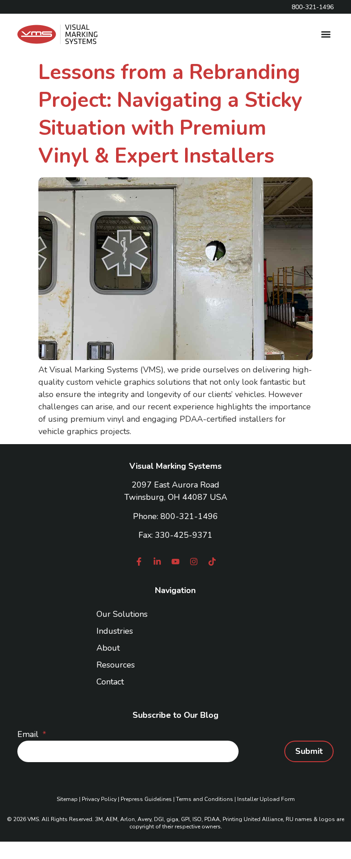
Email (29, 734)
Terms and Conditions (204, 799)
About (108, 647)
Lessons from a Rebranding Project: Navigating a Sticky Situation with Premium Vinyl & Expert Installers (170, 114)
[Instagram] (194, 561)
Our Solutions (122, 614)
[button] (326, 34)
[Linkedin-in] (157, 561)
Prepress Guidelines (146, 799)
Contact (110, 681)
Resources (115, 664)
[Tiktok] (212, 561)
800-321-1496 (189, 516)
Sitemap (67, 799)
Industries (114, 631)
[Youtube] (175, 561)
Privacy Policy (99, 799)
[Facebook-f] (139, 561)
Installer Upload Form (266, 799)
